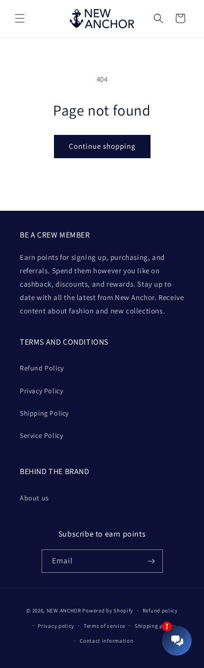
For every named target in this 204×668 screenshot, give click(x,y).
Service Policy (41, 435)
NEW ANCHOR (64, 610)
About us (34, 497)
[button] (20, 18)
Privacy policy (56, 625)
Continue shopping (102, 146)
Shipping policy (155, 625)
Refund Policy (42, 368)
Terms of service (104, 625)
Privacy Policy (41, 390)
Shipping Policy (44, 413)
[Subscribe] (151, 561)
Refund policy (160, 610)
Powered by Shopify (107, 610)
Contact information (106, 640)
